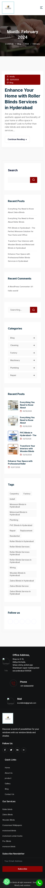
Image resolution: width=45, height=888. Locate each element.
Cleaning (14, 345)
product (8, 778)
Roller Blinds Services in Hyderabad (20, 561)
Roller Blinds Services (19, 546)
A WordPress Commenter (19, 286)
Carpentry (14, 493)
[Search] (33, 310)
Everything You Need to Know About (27, 405)
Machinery (15, 360)
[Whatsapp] (6, 881)
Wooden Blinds (8, 820)
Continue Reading (16, 139)
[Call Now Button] (39, 882)
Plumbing (14, 368)
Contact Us (9, 794)
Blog (11, 83)
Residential (15, 536)
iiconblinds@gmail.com (26, 703)
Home (7, 767)
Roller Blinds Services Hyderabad (19, 553)
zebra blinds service (19, 586)
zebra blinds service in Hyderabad (20, 592)
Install (12, 499)
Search (13, 170)
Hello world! (13, 291)
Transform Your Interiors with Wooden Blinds (27, 448)
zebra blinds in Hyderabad (22, 580)
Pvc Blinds (6, 841)
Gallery (7, 783)
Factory (13, 353)
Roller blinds (7, 809)
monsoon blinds (8, 846)
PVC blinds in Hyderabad (21, 525)
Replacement (26, 530)
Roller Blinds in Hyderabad (22, 541)
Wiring (13, 567)
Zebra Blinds (7, 814)
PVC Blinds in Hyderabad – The (28, 434)
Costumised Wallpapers (12, 825)
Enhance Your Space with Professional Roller (20, 462)
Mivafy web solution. (23, 885)
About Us (8, 773)
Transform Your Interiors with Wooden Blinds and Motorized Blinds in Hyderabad (21, 244)
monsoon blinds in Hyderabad (18, 505)
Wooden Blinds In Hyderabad (17, 574)
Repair (13, 375)
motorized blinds (9, 830)
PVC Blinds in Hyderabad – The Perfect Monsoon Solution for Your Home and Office (21, 231)
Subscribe (22, 869)
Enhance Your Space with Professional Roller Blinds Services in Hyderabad (19, 257)
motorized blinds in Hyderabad (18, 513)
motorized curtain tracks (12, 836)
